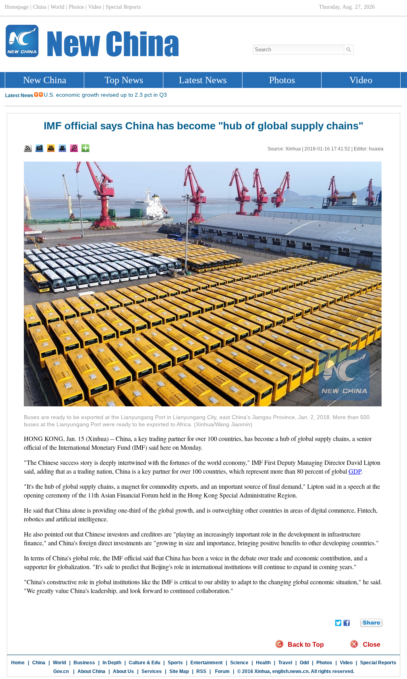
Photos (324, 662)
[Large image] (74, 148)
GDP (355, 471)
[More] (85, 148)
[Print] (51, 148)
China (38, 662)
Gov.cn (61, 671)
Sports (175, 662)
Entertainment (206, 662)
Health (263, 662)
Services (151, 671)
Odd (304, 662)
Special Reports (378, 662)
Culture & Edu (144, 662)
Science (239, 662)
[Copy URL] (62, 148)
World (59, 662)
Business (84, 662)
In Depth (112, 662)
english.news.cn (290, 671)
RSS (201, 671)
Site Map (179, 671)
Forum (222, 671)
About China (91, 671)
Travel (285, 662)
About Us (123, 671)
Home (18, 662)
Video (346, 662)
